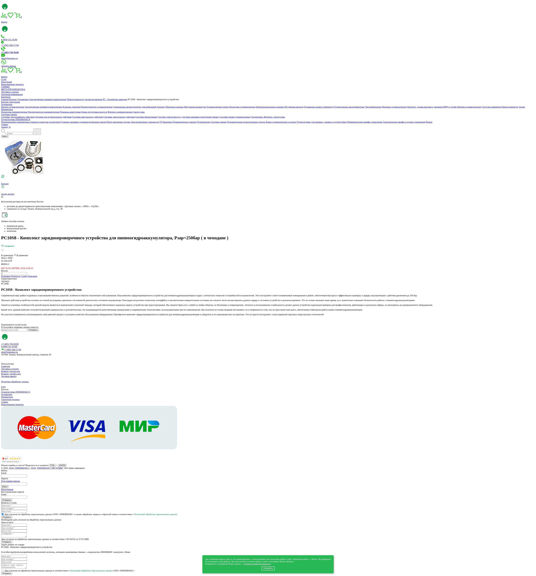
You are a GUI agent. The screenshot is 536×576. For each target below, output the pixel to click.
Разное (429, 122)
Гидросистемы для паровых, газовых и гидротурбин (322, 122)
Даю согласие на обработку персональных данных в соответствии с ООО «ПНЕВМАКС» (69, 570)
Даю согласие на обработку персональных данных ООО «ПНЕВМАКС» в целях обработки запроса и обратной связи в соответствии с (90, 514)
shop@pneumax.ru (9, 58)
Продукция (6, 82)
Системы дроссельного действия (119, 117)
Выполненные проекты (12, 84)
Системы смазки (9, 114)
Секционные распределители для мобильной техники (139, 107)
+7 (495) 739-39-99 (10, 344)
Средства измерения (491, 107)
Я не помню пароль (10, 481)
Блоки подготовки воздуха (94, 112)
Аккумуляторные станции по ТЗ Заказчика (151, 122)
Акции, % (6, 127)
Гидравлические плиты (217, 107)
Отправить (33, 330)
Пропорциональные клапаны (270, 107)
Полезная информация (12, 94)
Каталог (5, 184)
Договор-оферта (8, 376)
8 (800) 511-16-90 (9, 39)
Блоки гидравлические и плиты (281, 122)
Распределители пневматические (44, 112)
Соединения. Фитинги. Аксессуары (268, 117)
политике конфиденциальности (257, 564)
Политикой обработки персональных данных (155, 514)
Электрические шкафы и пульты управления (404, 122)
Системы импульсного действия (87, 117)
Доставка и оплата (10, 92)
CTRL (52, 465)
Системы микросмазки (146, 117)
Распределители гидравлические (97, 107)
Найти (4, 136)
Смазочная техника (10, 399)
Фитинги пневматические (120, 112)
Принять (268, 568)
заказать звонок (8, 66)
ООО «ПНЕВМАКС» (19, 468)
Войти (4, 22)
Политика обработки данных (15, 381)
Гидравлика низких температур (319, 107)
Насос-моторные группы (118, 122)
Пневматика (7, 109)
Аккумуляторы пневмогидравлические (43, 107)
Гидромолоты (203, 122)
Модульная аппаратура (195, 107)
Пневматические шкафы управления (364, 122)
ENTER (62, 465)
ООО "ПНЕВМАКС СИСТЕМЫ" (47, 468)
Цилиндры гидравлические (242, 107)
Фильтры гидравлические (394, 107)
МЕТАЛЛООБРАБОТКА (13, 89)
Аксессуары (139, 112)
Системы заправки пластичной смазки (200, 117)
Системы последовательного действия (53, 117)
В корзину (6, 276)
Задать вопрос (8, 194)
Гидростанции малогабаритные (349, 107)
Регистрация (7, 489)
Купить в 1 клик (19, 276)
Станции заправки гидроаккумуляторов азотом (83, 122)
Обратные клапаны (174, 107)
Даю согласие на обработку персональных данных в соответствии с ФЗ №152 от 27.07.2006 (45, 539)
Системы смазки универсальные (234, 117)
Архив (522, 107)
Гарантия (5, 366)
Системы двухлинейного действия (17, 117)
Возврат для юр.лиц (10, 371)
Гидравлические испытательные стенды (246, 122)
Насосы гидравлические (12, 107)
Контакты (5, 97)
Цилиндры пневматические (14, 112)
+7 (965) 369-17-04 (10, 45)
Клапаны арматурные (70, 112)
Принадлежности (510, 107)
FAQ (3, 387)
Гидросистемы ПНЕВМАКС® (15, 119)
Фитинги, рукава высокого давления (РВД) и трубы (432, 107)
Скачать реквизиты (13, 359)
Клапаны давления (72, 107)
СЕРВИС (5, 87)
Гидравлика (6, 104)
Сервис (4, 124)
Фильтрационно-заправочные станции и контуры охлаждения (30, 122)
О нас (4, 79)
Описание (32, 276)
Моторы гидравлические (469, 107)
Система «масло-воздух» (169, 117)
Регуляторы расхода (293, 107)
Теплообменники (373, 107)
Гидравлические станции (185, 122)
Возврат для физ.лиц (11, 374)
